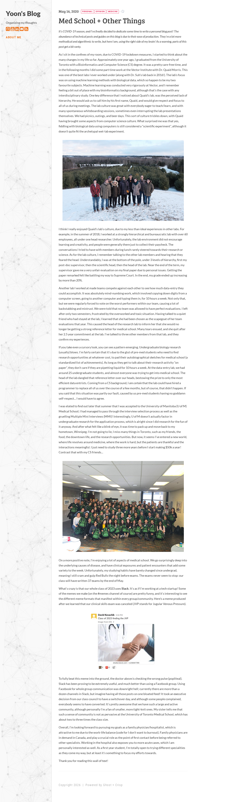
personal (87, 11)
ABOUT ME (13, 37)
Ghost (107, 785)
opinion (100, 11)
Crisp (119, 785)
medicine (113, 11)
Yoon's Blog (23, 13)
